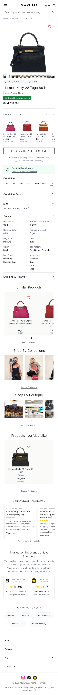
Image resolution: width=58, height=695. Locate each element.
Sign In (47, 5)
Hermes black (18, 623)
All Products (17, 18)
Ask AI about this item (15, 93)
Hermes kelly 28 (44, 615)
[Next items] (31, 338)
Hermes (29, 18)
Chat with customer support (19, 98)
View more (10, 533)
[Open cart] (54, 5)
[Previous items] (26, 338)
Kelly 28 (25, 615)
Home (5, 18)
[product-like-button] (50, 27)
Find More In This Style (29, 151)
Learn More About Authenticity (24, 172)
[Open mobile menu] (5, 5)
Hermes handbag (39, 623)
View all (47, 114)
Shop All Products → (29, 343)
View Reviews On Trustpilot (29, 541)
